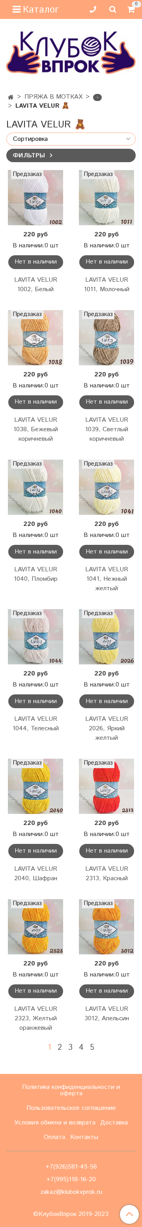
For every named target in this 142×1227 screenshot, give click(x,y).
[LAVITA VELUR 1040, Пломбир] (35, 487)
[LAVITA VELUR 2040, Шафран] (35, 786)
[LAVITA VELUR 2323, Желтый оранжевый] (35, 926)
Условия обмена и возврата (54, 1122)
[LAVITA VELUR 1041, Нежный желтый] (106, 487)
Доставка (114, 1122)
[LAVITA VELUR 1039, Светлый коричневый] (106, 337)
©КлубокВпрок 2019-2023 (70, 1214)
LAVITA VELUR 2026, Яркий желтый (106, 729)
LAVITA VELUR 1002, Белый (35, 284)
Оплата (54, 1137)
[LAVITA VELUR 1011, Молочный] (106, 197)
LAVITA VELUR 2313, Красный (106, 873)
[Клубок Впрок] (71, 53)
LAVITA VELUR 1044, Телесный (36, 724)
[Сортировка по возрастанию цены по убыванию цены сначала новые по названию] (71, 139)
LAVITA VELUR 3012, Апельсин (106, 1013)
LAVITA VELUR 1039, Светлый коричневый (106, 429)
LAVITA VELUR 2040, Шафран (35, 873)
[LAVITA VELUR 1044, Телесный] (35, 636)
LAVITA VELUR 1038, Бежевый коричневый (35, 429)
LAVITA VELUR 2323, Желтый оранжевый (35, 1018)
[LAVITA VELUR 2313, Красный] (106, 786)
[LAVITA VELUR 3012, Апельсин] (106, 926)
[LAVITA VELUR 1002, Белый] (35, 197)
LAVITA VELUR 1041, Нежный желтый (106, 579)
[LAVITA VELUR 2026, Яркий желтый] (106, 636)
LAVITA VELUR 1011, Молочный (106, 284)
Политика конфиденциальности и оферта (71, 1090)
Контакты (84, 1137)
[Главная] (11, 97)
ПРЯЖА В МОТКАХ (53, 96)
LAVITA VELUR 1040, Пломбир (36, 574)
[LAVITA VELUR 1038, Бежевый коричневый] (35, 337)
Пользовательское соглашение (71, 1108)
